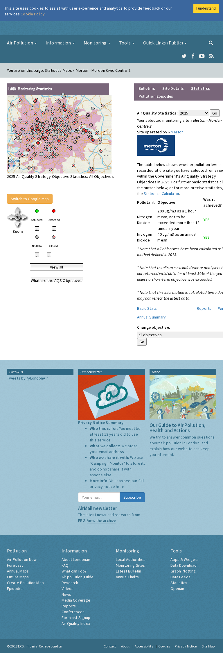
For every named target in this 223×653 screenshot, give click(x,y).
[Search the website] (211, 42)
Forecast (15, 565)
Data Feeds (180, 576)
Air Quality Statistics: (157, 113)
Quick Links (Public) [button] (163, 43)
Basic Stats (147, 308)
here (120, 486)
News (66, 594)
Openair (177, 588)
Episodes (15, 588)
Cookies (164, 646)
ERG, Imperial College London (40, 646)
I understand (206, 8)
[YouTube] (202, 56)
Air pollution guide (78, 576)
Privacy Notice (186, 646)
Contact (110, 646)
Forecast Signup (76, 617)
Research (70, 582)
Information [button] (59, 43)
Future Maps (18, 576)
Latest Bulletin (128, 571)
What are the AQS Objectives (56, 280)
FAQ (65, 565)
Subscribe (132, 497)
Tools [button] (125, 43)
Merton (177, 132)
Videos (68, 588)
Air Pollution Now (22, 559)
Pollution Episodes (156, 96)
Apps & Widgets (184, 559)
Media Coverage (76, 600)
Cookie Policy (33, 14)
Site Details (173, 88)
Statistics (178, 582)
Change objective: (153, 327)
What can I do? (74, 571)
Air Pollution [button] (20, 43)
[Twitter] (184, 56)
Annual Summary (151, 317)
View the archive (101, 520)
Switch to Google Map (30, 198)
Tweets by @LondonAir (27, 378)
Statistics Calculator (161, 193)
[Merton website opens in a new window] (156, 144)
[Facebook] (193, 56)
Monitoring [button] (96, 43)
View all (56, 267)
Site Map (208, 646)
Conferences (73, 611)
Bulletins (147, 88)
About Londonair (76, 559)
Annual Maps (18, 571)
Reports (204, 308)
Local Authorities (130, 559)
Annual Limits (127, 576)
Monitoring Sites (130, 565)
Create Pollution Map (25, 582)
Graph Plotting (183, 571)
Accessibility (144, 646)
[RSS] (211, 56)
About (125, 646)
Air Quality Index (76, 623)
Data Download (183, 565)
